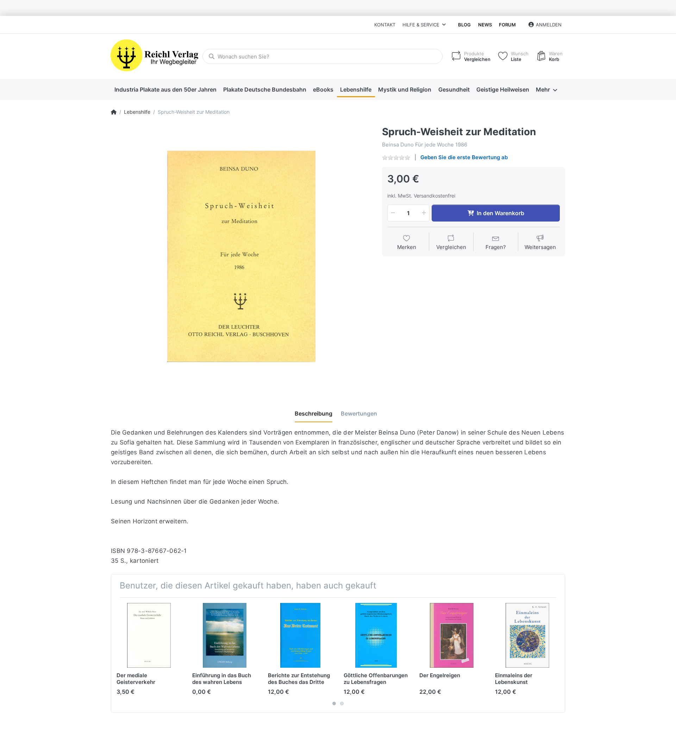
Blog (464, 24)
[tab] (313, 414)
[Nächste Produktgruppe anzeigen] (559, 655)
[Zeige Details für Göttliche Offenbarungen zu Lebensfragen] (376, 635)
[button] (392, 213)
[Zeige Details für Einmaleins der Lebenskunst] (527, 635)
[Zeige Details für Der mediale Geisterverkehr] (149, 635)
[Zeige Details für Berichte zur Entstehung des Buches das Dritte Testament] (300, 635)
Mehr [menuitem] (543, 89)
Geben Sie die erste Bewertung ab (464, 157)
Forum (507, 24)
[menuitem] (165, 90)
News (485, 24)
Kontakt (384, 24)
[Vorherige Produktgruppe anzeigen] (117, 655)
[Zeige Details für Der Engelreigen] (451, 635)
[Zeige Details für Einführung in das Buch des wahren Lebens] (224, 635)
